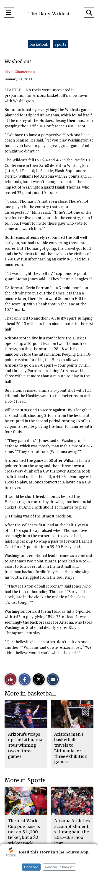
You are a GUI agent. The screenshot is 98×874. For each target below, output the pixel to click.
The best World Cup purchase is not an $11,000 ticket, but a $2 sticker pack (24, 831)
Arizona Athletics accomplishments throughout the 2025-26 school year (72, 831)
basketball (39, 44)
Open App (31, 867)
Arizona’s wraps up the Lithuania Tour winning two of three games (25, 745)
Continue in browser (59, 867)
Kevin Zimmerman (20, 71)
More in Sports (25, 780)
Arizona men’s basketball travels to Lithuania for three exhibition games (71, 748)
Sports (60, 44)
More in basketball (30, 693)
